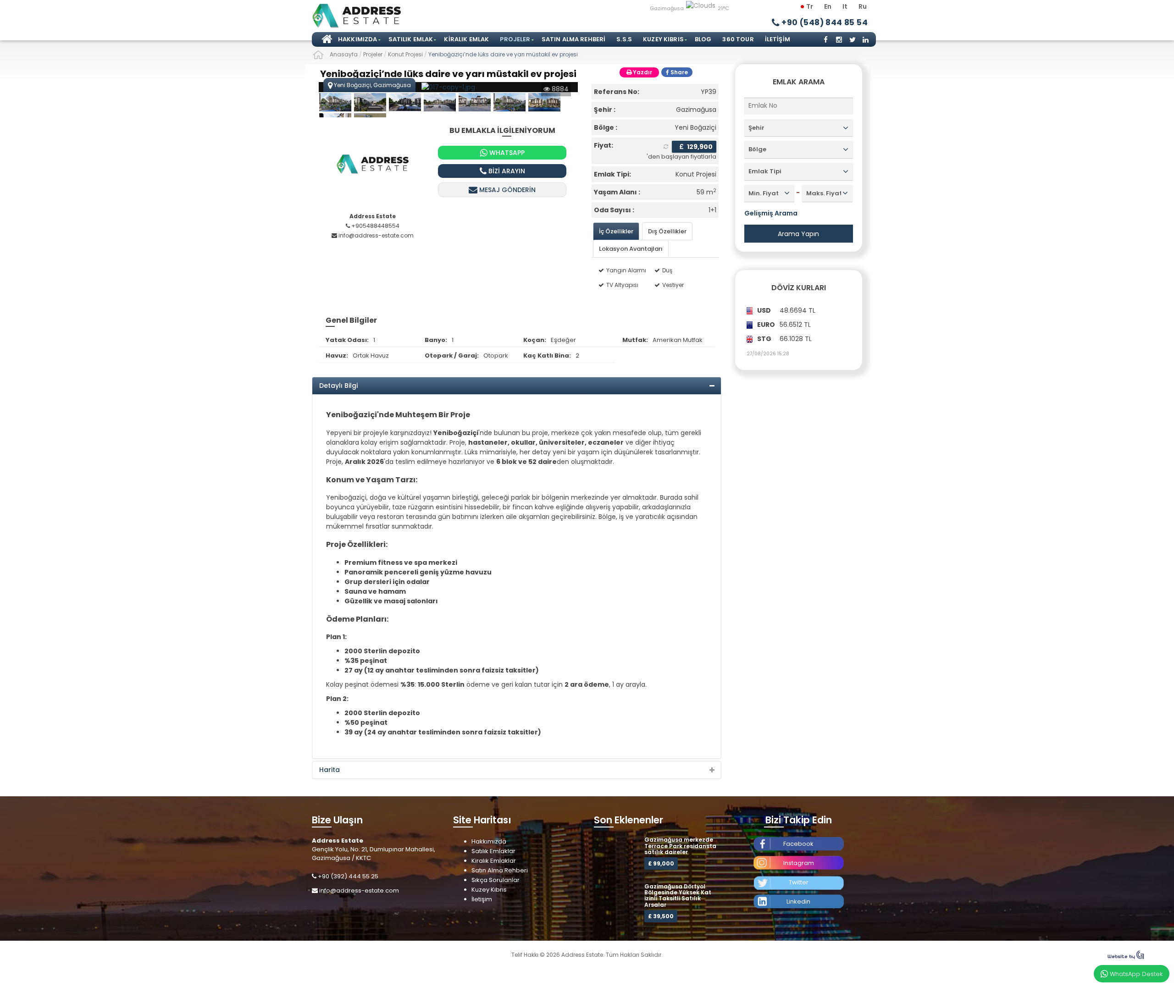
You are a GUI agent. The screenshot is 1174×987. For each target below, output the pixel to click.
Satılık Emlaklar (493, 851)
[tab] (616, 231)
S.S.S (624, 39)
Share (678, 72)
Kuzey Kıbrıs (663, 39)
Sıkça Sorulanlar (495, 880)
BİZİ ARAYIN (506, 171)
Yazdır (641, 72)
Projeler (515, 39)
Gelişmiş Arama (770, 213)
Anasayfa (325, 39)
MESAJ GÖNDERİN (506, 189)
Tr (809, 6)
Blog (703, 39)
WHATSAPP (506, 152)
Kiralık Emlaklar (493, 860)
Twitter (799, 882)
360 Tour (737, 39)
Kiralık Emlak (466, 39)
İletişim (777, 39)
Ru (862, 6)
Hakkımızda (357, 39)
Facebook (798, 843)
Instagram (798, 863)
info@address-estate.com (359, 890)
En (827, 6)
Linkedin (798, 901)
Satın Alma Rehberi (574, 39)
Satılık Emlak (410, 39)
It (844, 6)
